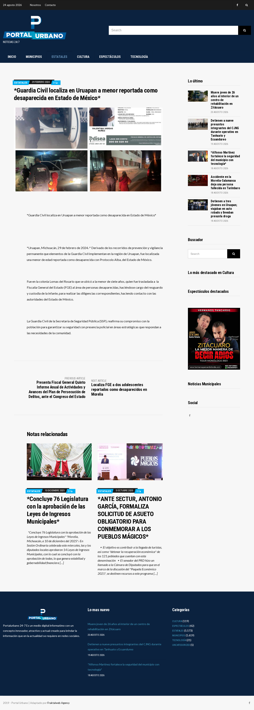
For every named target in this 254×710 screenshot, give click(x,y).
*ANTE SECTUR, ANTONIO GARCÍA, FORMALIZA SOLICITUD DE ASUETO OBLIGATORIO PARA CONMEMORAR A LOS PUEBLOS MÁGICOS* (130, 517)
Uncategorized (181, 644)
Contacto (50, 5)
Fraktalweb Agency (58, 702)
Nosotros (35, 5)
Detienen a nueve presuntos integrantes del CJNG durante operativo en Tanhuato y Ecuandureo (225, 130)
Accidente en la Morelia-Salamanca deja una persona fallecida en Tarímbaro (225, 182)
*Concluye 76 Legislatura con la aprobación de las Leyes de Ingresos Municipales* (57, 510)
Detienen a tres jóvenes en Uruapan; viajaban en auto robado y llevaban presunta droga (224, 208)
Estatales (59, 57)
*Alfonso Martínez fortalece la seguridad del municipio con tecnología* (225, 158)
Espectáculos (110, 57)
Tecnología (139, 57)
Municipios (34, 57)
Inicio (12, 57)
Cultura (83, 57)
